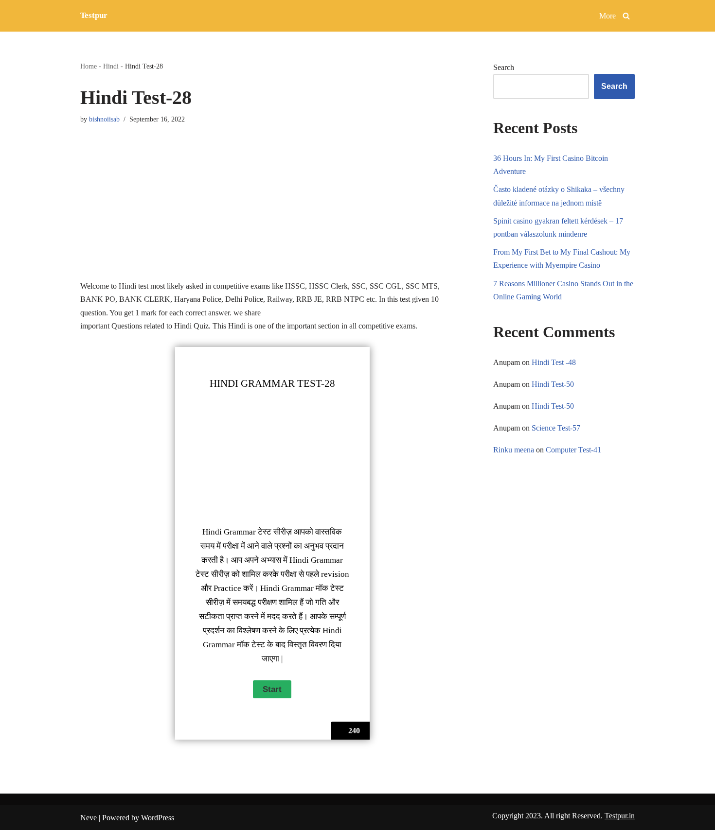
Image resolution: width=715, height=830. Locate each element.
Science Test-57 (556, 428)
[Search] (626, 15)
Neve (88, 817)
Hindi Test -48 (554, 362)
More (607, 16)
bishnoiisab (104, 119)
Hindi (111, 66)
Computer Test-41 (573, 450)
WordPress (157, 817)
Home (88, 66)
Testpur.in (620, 816)
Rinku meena (513, 450)
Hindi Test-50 (553, 384)
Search (503, 67)
